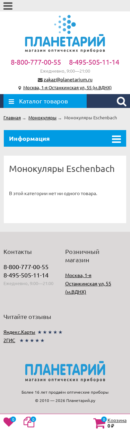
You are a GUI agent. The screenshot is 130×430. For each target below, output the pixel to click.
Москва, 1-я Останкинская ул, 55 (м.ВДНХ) (67, 87)
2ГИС (9, 340)
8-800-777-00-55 (36, 61)
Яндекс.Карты (19, 332)
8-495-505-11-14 (94, 61)
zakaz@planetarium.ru (68, 79)
